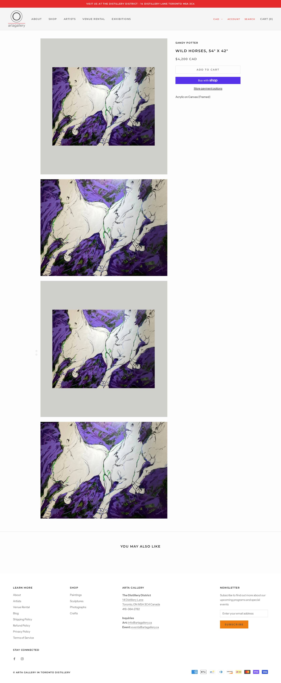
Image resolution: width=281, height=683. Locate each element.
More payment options (208, 88)
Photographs (78, 607)
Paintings (76, 595)
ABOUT (36, 19)
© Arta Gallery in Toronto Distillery (41, 672)
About (17, 595)
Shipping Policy (22, 619)
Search (250, 19)
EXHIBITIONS (121, 19)
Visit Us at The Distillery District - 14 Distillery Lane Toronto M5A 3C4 (140, 3)
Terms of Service (23, 637)
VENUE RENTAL (93, 19)
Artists (17, 601)
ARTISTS (70, 19)
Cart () (266, 19)
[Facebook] (14, 658)
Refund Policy (21, 625)
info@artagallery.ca (140, 622)
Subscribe (234, 624)
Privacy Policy (21, 631)
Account (233, 19)
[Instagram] (22, 658)
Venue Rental (21, 607)
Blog (16, 613)
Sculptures (76, 601)
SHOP (53, 19)
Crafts (74, 613)
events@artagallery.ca (145, 627)
